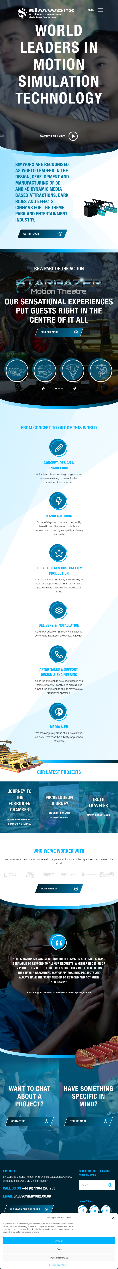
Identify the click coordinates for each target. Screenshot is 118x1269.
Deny (59, 1249)
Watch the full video (52, 136)
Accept (59, 1240)
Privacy (64, 1265)
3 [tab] (62, 388)
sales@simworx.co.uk (32, 1196)
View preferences (59, 1257)
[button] (113, 1217)
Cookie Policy (54, 1265)
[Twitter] (95, 1211)
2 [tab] (59, 388)
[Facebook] (83, 1211)
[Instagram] (107, 1211)
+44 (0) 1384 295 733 (38, 1188)
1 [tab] (56, 388)
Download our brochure (25, 1209)
